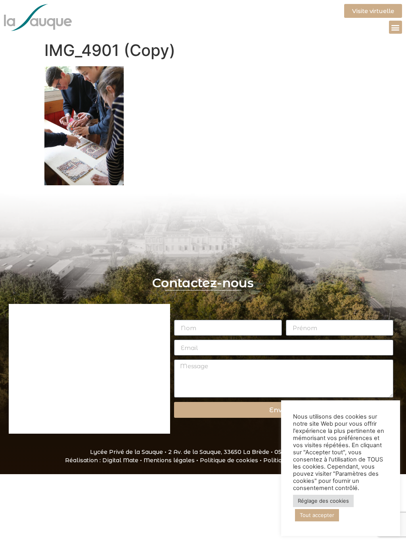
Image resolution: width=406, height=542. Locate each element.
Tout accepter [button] (317, 515)
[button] (395, 27)
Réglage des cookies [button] (323, 501)
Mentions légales (169, 460)
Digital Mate (120, 460)
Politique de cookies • (231, 460)
